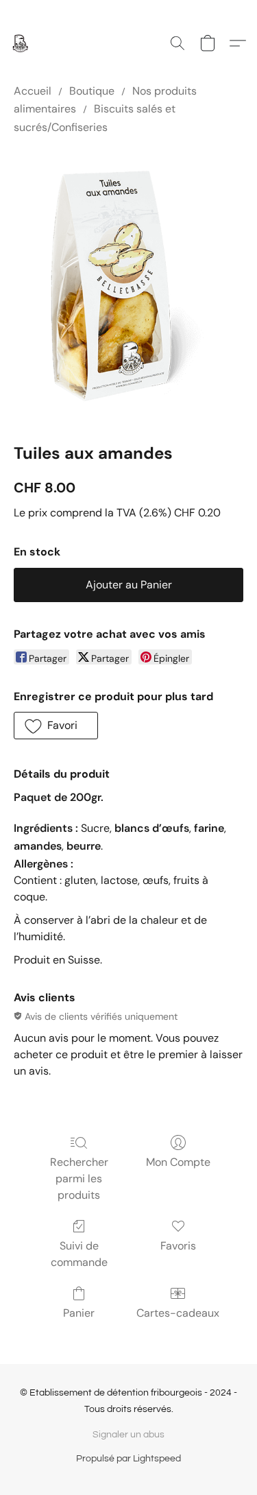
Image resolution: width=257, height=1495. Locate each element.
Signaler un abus (128, 1434)
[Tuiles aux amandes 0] (128, 286)
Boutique (91, 91)
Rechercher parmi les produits (79, 1178)
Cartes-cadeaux (177, 1313)
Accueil (32, 91)
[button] (20, 43)
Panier (79, 1313)
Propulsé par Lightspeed (128, 1458)
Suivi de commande (79, 1254)
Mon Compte (178, 1162)
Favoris (178, 1246)
